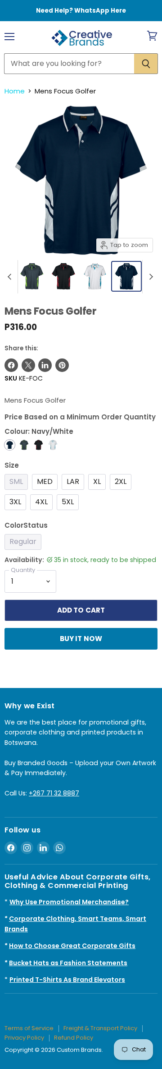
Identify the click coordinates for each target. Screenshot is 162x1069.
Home (14, 91)
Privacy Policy (24, 1037)
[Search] (146, 63)
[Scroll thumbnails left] (11, 276)
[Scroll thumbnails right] (149, 276)
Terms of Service (29, 1028)
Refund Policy (73, 1037)
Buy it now (81, 638)
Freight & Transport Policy (100, 1028)
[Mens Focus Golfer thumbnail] (32, 276)
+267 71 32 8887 (54, 793)
